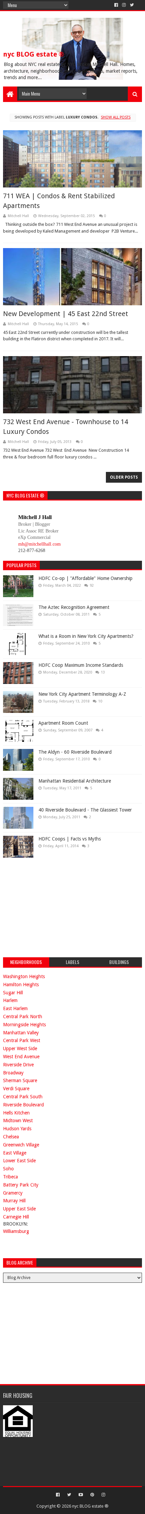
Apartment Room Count (63, 723)
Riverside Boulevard (23, 1104)
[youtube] (80, 1495)
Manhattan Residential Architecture (74, 781)
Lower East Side (19, 1160)
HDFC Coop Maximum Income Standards (80, 665)
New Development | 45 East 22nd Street (65, 314)
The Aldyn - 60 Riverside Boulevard (75, 752)
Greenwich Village (21, 1144)
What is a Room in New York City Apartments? (86, 636)
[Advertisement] (53, 906)
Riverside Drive (18, 1064)
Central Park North (22, 1016)
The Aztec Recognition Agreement (73, 607)
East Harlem (15, 1008)
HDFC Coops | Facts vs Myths (69, 838)
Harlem (10, 1000)
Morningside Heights (24, 1024)
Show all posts (115, 117)
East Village (14, 1153)
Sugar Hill (13, 992)
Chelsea (11, 1136)
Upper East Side (19, 1208)
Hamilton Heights (21, 984)
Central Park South (22, 1096)
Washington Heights (24, 976)
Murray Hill (14, 1200)
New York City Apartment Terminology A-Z (82, 694)
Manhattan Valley (21, 1032)
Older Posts (124, 477)
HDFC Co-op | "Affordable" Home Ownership (85, 578)
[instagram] (124, 5)
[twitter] (131, 5)
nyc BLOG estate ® (33, 54)
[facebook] (116, 5)
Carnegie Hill (16, 1216)
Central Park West (21, 1040)
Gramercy (13, 1193)
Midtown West (18, 1120)
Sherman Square (20, 1080)
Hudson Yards (17, 1128)
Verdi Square (16, 1088)
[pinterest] (92, 1495)
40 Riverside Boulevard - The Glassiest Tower (85, 810)
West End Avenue (21, 1056)
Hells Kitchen (16, 1112)
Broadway (13, 1072)
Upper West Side (20, 1048)
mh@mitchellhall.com (39, 544)
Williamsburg (16, 1231)
